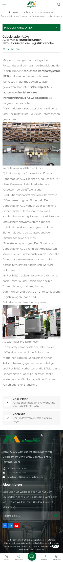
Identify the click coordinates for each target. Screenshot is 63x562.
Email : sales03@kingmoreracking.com (25, 477)
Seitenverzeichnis (12, 546)
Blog (24, 546)
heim (14, 12)
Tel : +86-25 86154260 (17, 468)
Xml (29, 546)
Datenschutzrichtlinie (42, 546)
